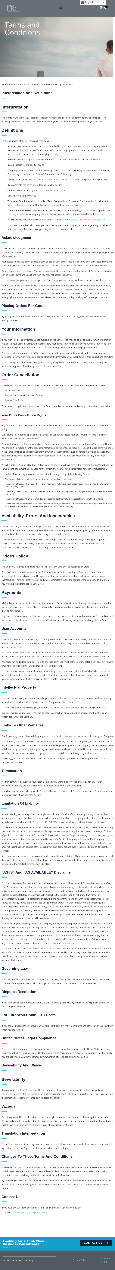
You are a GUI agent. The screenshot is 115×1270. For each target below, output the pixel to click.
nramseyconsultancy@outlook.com (30, 1212)
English (89, 2)
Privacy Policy (79, 1260)
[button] (60, 7)
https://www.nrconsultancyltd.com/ (87, 220)
